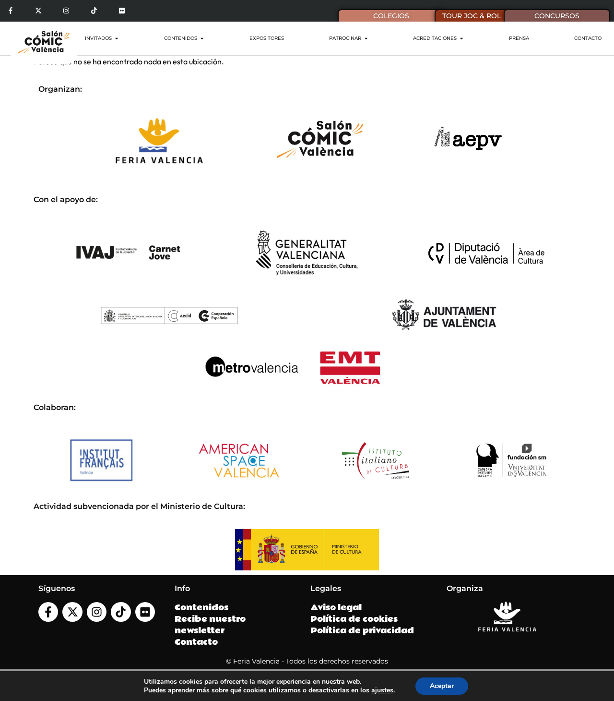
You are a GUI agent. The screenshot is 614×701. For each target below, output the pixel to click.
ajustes (382, 690)
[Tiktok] (94, 11)
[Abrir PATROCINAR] (366, 38)
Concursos (556, 16)
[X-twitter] (38, 11)
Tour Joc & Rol (471, 16)
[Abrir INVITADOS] (116, 38)
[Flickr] (121, 11)
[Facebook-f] (11, 11)
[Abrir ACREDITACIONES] (461, 38)
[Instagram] (66, 11)
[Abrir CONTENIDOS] (202, 38)
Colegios (391, 16)
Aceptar (442, 685)
